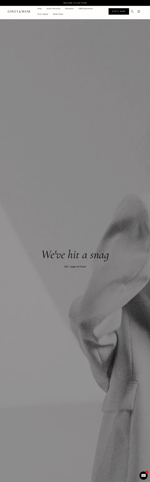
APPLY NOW (118, 11)
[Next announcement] (141, 3)
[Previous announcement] (8, 3)
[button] (132, 11)
